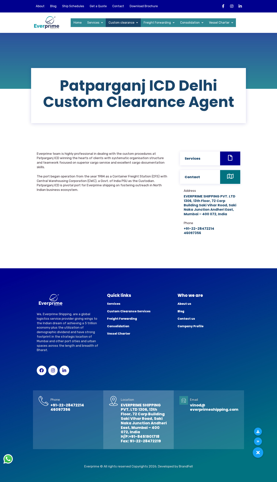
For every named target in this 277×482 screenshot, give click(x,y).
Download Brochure (144, 6)
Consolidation (190, 22)
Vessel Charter (219, 22)
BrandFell (186, 466)
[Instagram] (232, 6)
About (40, 6)
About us (184, 304)
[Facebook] (41, 370)
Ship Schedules (73, 6)
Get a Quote (98, 6)
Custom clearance (121, 22)
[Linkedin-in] (240, 6)
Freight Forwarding (157, 22)
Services (93, 22)
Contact (118, 6)
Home (77, 22)
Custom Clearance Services (129, 311)
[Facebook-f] (223, 6)
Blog (53, 6)
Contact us (186, 319)
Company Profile (191, 326)
